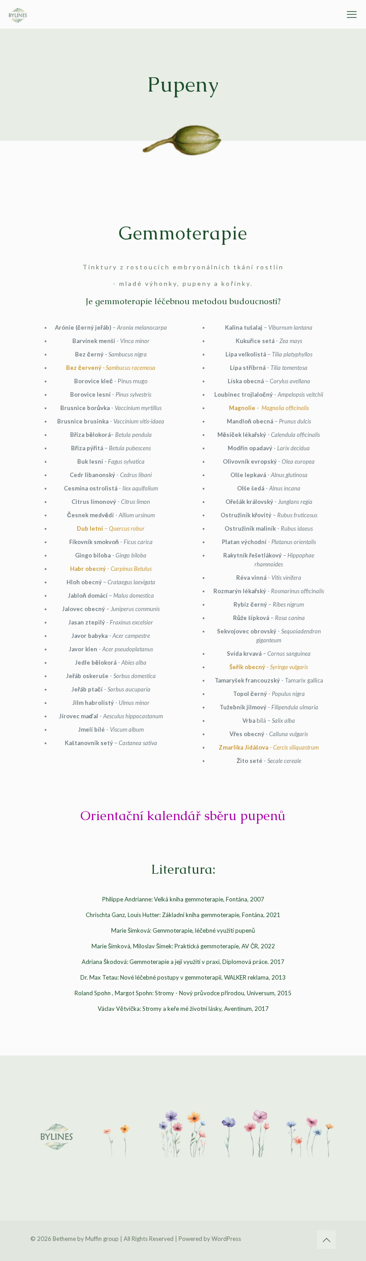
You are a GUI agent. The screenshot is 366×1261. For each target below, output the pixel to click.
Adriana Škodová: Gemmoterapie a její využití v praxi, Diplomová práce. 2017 (183, 961)
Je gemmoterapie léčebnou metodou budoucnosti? (183, 301)
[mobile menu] (351, 14)
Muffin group (102, 1238)
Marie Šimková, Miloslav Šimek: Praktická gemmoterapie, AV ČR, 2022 (183, 946)
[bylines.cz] (18, 14)
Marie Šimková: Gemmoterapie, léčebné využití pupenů (183, 930)
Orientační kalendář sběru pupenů (183, 815)
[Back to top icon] (326, 1239)
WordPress (226, 1238)
